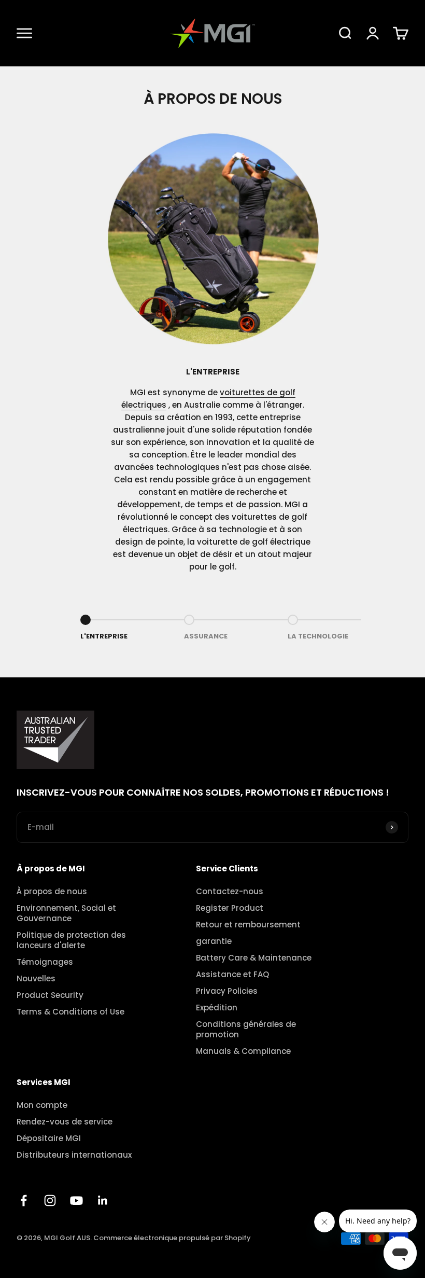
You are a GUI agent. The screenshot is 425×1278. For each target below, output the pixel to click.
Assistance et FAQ (232, 974)
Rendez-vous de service (64, 1122)
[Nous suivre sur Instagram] (50, 1200)
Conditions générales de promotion (246, 1029)
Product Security (50, 995)
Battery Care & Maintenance (253, 958)
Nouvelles (36, 979)
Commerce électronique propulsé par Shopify (172, 1238)
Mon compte (42, 1105)
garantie (214, 941)
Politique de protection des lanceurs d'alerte (71, 940)
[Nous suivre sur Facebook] (24, 1200)
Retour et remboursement (248, 925)
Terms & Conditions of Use (70, 1012)
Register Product (229, 908)
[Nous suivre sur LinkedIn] (103, 1200)
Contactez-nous (229, 891)
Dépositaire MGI (49, 1138)
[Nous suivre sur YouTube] (76, 1200)
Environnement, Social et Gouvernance (66, 913)
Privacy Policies (227, 991)
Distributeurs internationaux (74, 1155)
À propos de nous (52, 891)
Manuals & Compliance (243, 1051)
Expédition (216, 1008)
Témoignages (45, 962)
